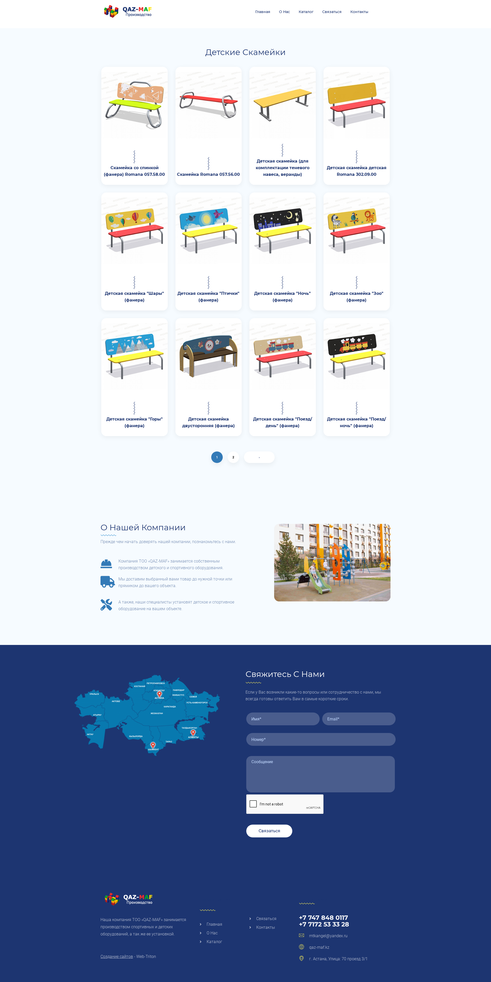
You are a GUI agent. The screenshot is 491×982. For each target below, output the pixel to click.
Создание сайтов (117, 956)
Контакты (359, 11)
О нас (284, 11)
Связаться (332, 11)
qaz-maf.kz (319, 947)
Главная (262, 11)
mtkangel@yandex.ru (328, 935)
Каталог (306, 11)
